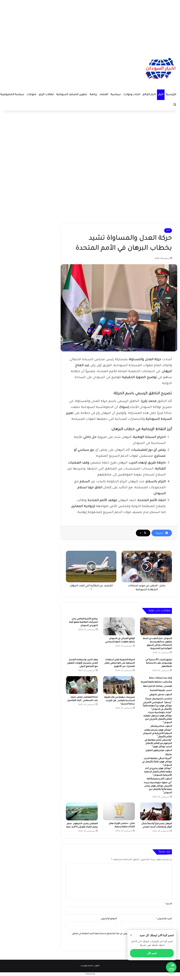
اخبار (160, 94)
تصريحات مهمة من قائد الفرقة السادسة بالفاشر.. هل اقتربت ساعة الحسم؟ (119, 700)
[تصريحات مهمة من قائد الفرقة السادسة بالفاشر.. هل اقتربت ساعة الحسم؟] (119, 685)
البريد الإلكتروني (164, 919)
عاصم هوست (86, 966)
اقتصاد (103, 94)
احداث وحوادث (131, 94)
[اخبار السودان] (159, 69)
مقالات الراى (46, 94)
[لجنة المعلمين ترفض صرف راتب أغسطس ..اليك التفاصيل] (82, 685)
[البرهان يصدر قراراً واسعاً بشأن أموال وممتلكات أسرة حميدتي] (156, 811)
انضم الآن (152, 953)
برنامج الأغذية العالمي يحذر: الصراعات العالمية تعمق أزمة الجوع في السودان (83, 622)
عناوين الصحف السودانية (71, 94)
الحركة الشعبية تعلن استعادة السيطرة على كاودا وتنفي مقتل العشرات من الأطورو (119, 663)
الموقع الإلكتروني (109, 919)
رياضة (93, 94)
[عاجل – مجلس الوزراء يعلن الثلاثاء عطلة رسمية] (119, 811)
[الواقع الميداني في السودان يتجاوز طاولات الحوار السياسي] (119, 626)
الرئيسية (171, 94)
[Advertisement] (90, 24)
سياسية (116, 94)
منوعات (31, 94)
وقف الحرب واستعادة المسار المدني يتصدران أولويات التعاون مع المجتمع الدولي (82, 663)
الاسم (168, 904)
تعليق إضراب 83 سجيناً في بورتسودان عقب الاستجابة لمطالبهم (159, 663)
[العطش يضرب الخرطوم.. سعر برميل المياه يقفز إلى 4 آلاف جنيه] (82, 811)
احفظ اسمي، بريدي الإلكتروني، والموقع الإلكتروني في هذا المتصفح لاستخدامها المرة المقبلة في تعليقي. (120, 934)
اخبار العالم (149, 94)
